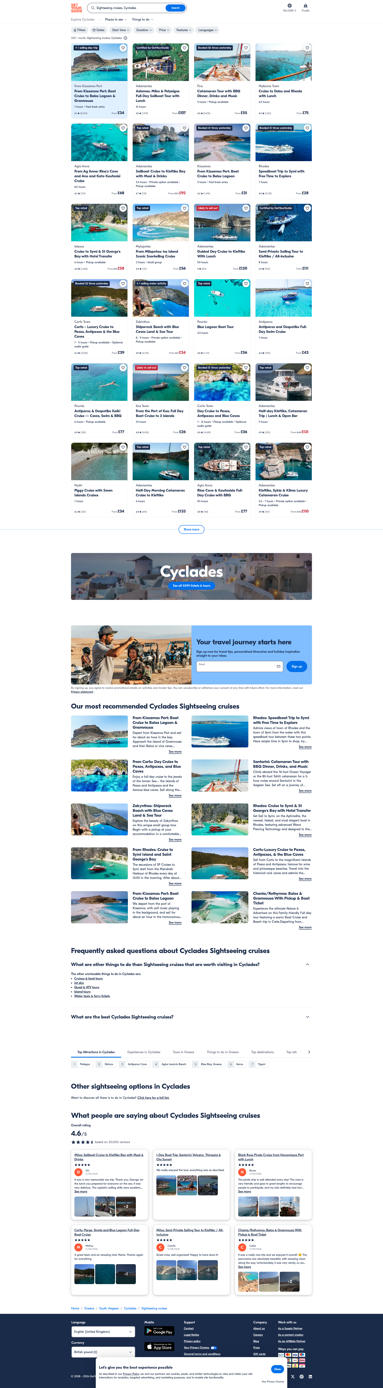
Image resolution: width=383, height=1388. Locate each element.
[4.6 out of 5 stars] (83, 1142)
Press (256, 1347)
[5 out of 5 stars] (109, 1165)
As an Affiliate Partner (291, 1341)
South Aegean (109, 1308)
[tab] (96, 1052)
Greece (89, 1308)
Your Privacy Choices (197, 1347)
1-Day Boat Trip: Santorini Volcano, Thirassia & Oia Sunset (188, 1157)
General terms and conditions (202, 1354)
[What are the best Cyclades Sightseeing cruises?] (307, 1016)
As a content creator (290, 1335)
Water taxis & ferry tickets (92, 996)
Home (75, 1308)
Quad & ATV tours (86, 987)
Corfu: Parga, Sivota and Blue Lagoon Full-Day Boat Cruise (106, 1232)
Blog (256, 1341)
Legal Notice (191, 1335)
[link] (99, 81)
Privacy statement (82, 692)
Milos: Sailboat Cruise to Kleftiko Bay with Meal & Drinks (108, 1157)
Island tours (82, 992)
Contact (189, 1328)
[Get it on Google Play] (159, 1331)
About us (259, 1328)
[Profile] (305, 5)
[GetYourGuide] (76, 8)
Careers (258, 1335)
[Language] (289, 5)
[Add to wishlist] (123, 47)
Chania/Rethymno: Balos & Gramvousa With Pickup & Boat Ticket (270, 1232)
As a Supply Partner (290, 1328)
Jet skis (79, 983)
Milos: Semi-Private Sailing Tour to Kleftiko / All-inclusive (190, 1232)
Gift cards (259, 1354)
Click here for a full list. (153, 1098)
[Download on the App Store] (159, 1347)
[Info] (125, 38)
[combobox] (126, 8)
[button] (99, 81)
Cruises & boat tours (88, 978)
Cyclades (130, 1308)
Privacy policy (192, 1341)
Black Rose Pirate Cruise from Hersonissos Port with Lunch (271, 1157)
